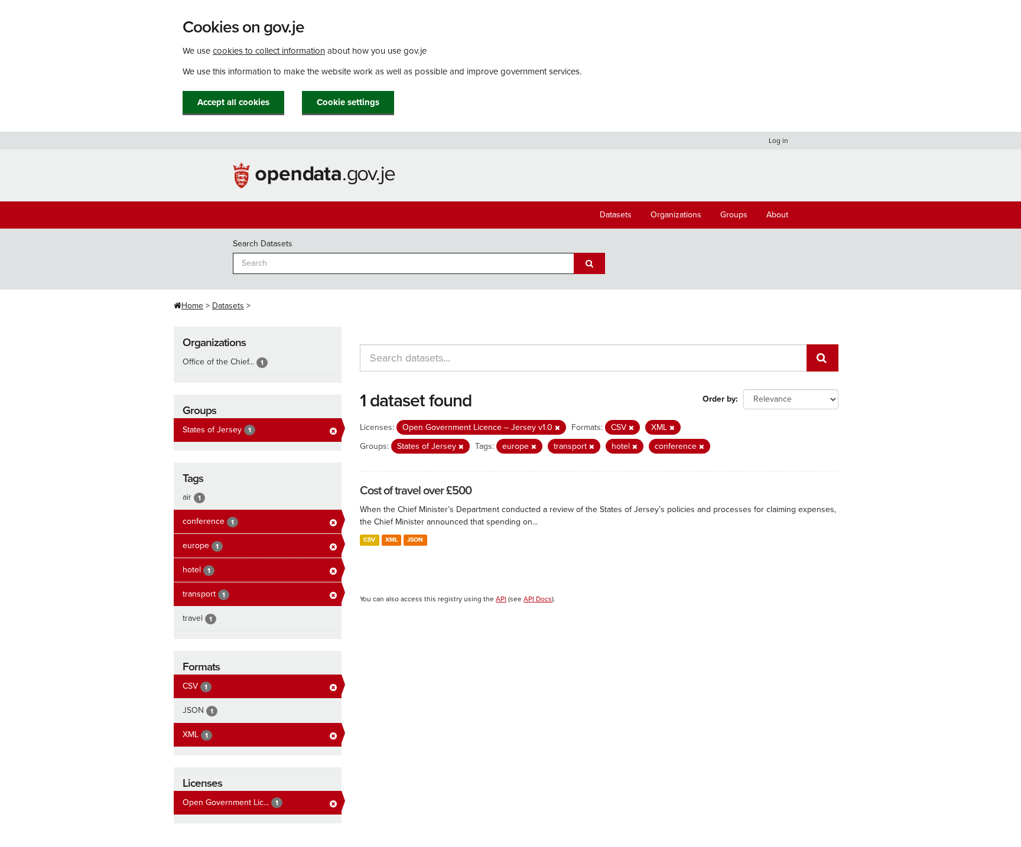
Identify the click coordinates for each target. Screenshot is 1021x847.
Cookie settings (348, 102)
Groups (733, 215)
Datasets (616, 215)
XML (391, 539)
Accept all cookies (233, 102)
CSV (369, 539)
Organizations (676, 215)
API (501, 599)
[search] (822, 358)
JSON (415, 539)
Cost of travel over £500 (416, 491)
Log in (778, 140)
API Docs (537, 599)
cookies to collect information (269, 50)
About (777, 215)
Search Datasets (262, 244)
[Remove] (557, 428)
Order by (719, 399)
